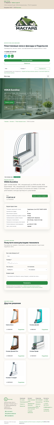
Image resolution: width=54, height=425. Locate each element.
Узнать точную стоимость (40, 196)
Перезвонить (42, 68)
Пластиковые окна (20, 121)
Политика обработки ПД (25, 421)
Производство (24, 402)
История (22, 400)
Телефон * (9, 259)
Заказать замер (21, 102)
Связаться (27, 63)
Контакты (18, 7)
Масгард (7, 76)
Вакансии (22, 406)
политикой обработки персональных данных (32, 287)
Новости (22, 404)
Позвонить (27, 283)
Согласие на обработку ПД (37, 421)
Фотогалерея (39, 400)
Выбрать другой (16, 2)
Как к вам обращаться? (12, 253)
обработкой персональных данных (30, 71)
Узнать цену (9, 102)
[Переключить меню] (48, 76)
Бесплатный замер (27, 60)
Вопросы (38, 404)
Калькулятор (39, 402)
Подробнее (21, 329)
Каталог (12, 121)
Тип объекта (9, 266)
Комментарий (10, 273)
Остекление (31, 266)
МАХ (12, 56)
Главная (6, 121)
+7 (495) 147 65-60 (10, 52)
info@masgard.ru (48, 407)
